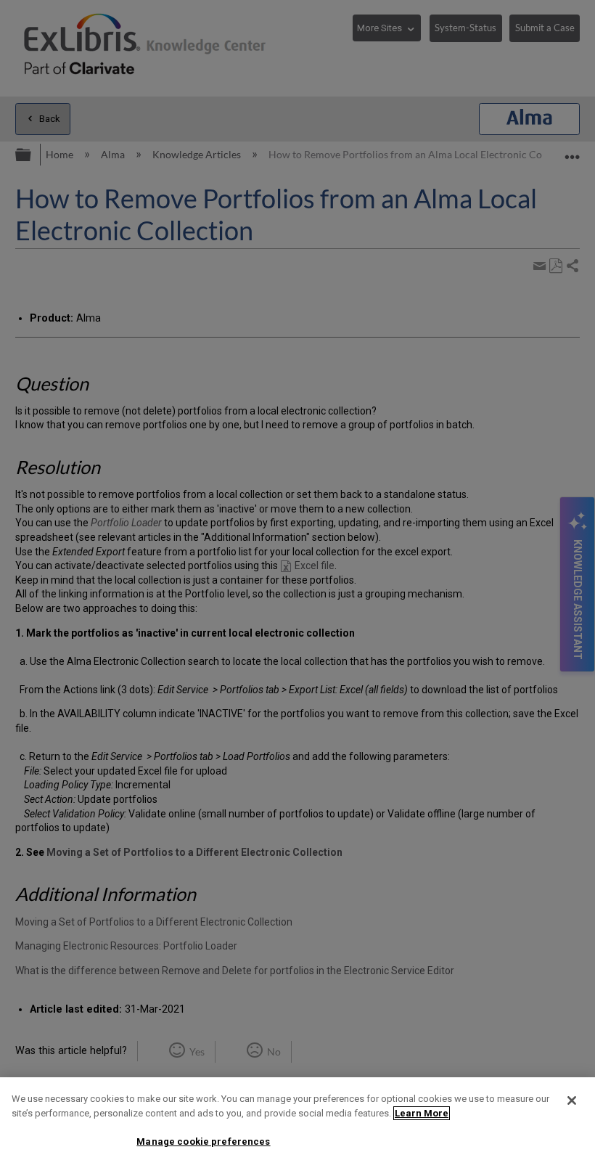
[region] (297, 1122)
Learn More (421, 1113)
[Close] (572, 1100)
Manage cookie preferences (203, 1141)
